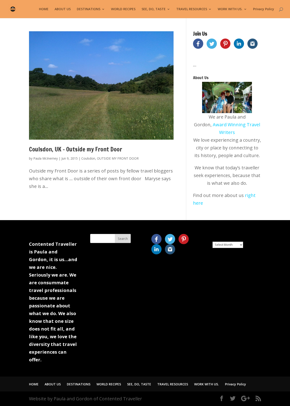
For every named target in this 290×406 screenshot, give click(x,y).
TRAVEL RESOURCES (191, 9)
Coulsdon (88, 158)
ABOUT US (63, 9)
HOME (43, 9)
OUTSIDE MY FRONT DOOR (118, 158)
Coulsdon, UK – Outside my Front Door (75, 149)
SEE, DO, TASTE (154, 9)
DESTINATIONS (88, 9)
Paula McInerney (45, 158)
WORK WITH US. (230, 9)
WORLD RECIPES (123, 9)
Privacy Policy (263, 9)
